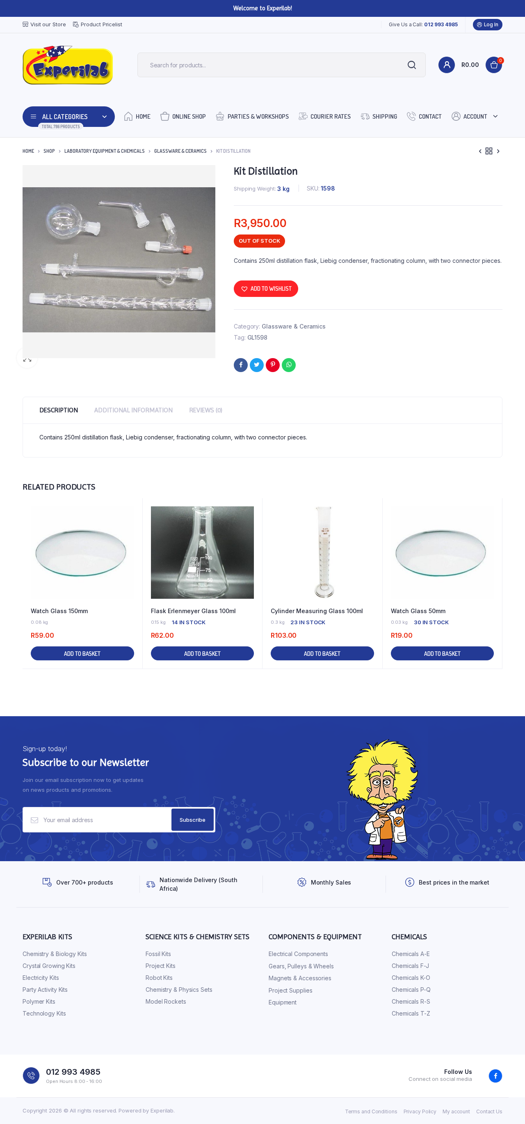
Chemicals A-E (411, 953)
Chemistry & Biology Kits (55, 953)
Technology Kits (44, 1013)
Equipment (283, 1002)
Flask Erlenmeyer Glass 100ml (193, 610)
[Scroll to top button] (506, 1105)
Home (143, 116)
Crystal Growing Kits (49, 965)
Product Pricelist (101, 24)
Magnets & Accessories (300, 978)
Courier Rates (330, 116)
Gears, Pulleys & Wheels (301, 966)
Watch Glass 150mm (59, 610)
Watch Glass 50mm (418, 610)
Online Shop (189, 116)
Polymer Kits (39, 1001)
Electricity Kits (41, 977)
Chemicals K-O (411, 977)
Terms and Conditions (371, 1111)
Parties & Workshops (258, 116)
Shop (49, 151)
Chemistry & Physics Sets (179, 989)
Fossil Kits (158, 953)
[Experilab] (68, 65)
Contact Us (489, 1111)
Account (475, 116)
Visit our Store (48, 24)
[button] (266, 288)
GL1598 (257, 337)
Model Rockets (166, 1001)
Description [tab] (58, 410)
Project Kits (161, 965)
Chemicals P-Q (411, 989)
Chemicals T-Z (411, 1013)
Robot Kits (159, 977)
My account (456, 1111)
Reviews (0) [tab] (205, 410)
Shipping (384, 116)
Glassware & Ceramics (180, 151)
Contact (430, 116)
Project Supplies (290, 990)
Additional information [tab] (133, 410)
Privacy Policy (420, 1111)
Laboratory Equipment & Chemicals (104, 151)
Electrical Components (298, 953)
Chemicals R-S (411, 1001)
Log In (491, 24)
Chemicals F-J (410, 965)
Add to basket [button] (82, 653)
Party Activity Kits (45, 989)
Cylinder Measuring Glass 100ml (317, 610)
